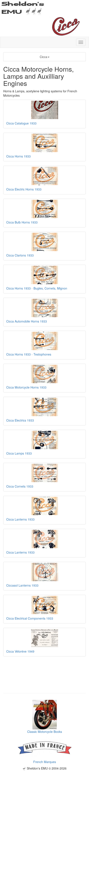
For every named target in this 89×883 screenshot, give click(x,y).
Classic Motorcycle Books (44, 731)
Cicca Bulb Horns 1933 (22, 222)
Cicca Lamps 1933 (19, 453)
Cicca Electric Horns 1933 (23, 189)
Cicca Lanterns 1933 (20, 519)
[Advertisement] (44, 814)
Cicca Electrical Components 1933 (29, 618)
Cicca (43, 57)
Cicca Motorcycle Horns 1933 (26, 387)
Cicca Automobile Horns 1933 (26, 321)
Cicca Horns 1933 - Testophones (28, 354)
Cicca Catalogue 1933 (21, 123)
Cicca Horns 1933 (18, 156)
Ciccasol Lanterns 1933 (22, 585)
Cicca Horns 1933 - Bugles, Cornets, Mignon (36, 288)
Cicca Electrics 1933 (20, 420)
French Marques (44, 762)
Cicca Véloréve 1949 (20, 651)
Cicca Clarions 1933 (20, 255)
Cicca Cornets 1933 (19, 486)
